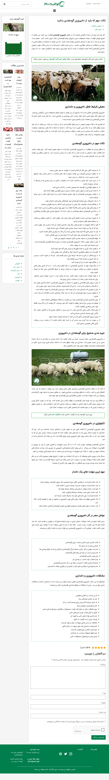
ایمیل (103, 703)
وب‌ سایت (102, 712)
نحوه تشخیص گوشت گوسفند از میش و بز (8, 141)
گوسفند (17, 277)
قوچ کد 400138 (13, 35)
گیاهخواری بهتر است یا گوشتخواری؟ (17, 753)
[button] (55, 11)
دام (19, 274)
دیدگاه (103, 665)
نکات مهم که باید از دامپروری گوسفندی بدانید (19, 197)
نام (104, 693)
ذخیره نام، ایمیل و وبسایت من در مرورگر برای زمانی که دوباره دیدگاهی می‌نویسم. (75, 721)
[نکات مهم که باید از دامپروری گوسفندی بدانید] (19, 185)
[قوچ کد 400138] (13, 27)
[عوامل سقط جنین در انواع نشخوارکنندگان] (19, 129)
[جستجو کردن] (4, 4)
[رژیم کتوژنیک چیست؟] (19, 72)
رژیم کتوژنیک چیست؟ (19, 80)
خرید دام (17, 267)
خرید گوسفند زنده (17, 19)
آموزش (99, 26)
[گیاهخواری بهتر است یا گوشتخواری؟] (8, 72)
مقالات (93, 26)
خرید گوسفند (15, 270)
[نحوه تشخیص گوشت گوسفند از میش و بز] (8, 129)
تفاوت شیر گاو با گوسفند (57, 59)
